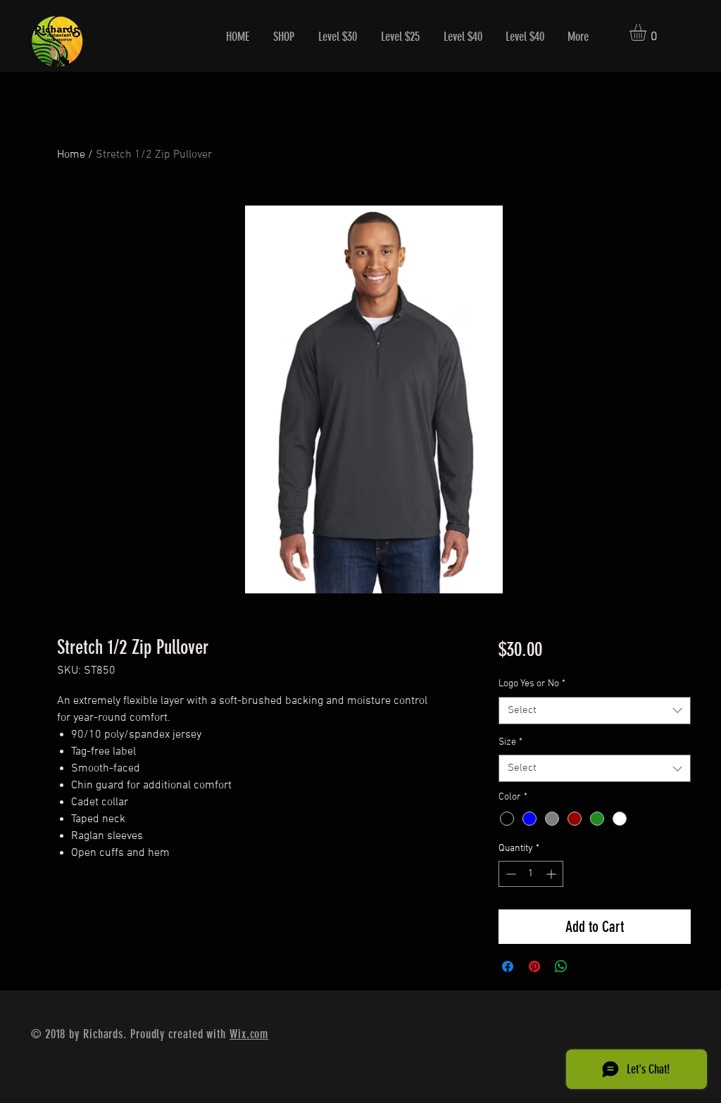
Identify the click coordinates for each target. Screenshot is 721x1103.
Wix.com (249, 1034)
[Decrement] (509, 874)
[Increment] (552, 874)
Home (71, 155)
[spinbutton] (531, 874)
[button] (647, 32)
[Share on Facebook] (507, 966)
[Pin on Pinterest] (534, 966)
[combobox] (595, 710)
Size (510, 742)
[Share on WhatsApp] (561, 966)
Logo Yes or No (532, 684)
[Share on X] (587, 966)
